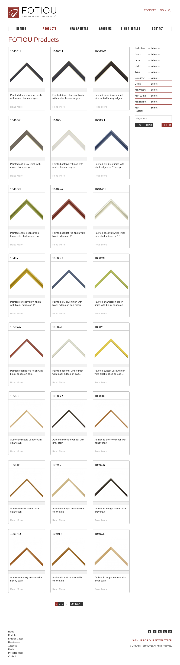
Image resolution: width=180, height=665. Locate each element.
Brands (21, 29)
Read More (16, 106)
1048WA (57, 189)
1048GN (15, 189)
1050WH (57, 327)
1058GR (57, 396)
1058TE (15, 464)
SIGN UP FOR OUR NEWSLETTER (152, 640)
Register (150, 10)
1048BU (100, 120)
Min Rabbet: (141, 102)
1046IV (56, 120)
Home (11, 632)
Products (50, 29)
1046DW (100, 51)
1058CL (15, 396)
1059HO (15, 533)
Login (162, 10)
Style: (138, 66)
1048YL (15, 258)
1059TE (57, 533)
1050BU (57, 258)
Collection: (140, 48)
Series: (138, 54)
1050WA (15, 327)
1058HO (100, 396)
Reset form (144, 125)
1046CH (57, 51)
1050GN (100, 258)
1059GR (100, 464)
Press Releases (15, 653)
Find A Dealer (130, 29)
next (78, 603)
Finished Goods (15, 639)
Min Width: (140, 90)
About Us (105, 29)
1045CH (15, 51)
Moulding (12, 635)
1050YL (99, 327)
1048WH (100, 189)
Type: (137, 72)
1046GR (15, 120)
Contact (158, 29)
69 (72, 603)
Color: (138, 84)
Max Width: (140, 96)
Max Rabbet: (139, 109)
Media (11, 649)
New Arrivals (79, 29)
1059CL (57, 464)
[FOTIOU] (47, 12)
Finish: (138, 60)
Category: (140, 78)
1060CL (100, 533)
